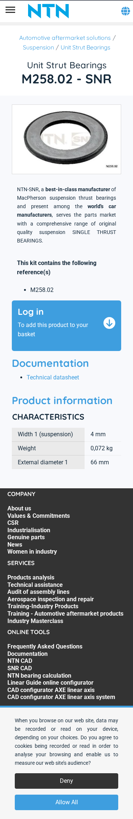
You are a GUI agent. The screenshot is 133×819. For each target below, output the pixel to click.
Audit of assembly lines (38, 591)
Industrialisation (28, 530)
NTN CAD (19, 660)
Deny (66, 780)
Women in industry (32, 551)
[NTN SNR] (48, 11)
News (14, 544)
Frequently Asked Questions (44, 646)
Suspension (38, 47)
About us (19, 508)
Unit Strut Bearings (85, 47)
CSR (12, 522)
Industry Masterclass (35, 620)
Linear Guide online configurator (50, 682)
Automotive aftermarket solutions (65, 37)
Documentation (27, 653)
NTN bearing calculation (39, 675)
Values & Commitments (38, 515)
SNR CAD (19, 668)
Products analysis (30, 577)
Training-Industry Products (42, 606)
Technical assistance (35, 584)
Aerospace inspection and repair (50, 599)
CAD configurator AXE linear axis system (61, 697)
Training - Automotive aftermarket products (65, 613)
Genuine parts (26, 537)
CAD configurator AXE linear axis (51, 690)
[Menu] (10, 11)
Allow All (66, 802)
